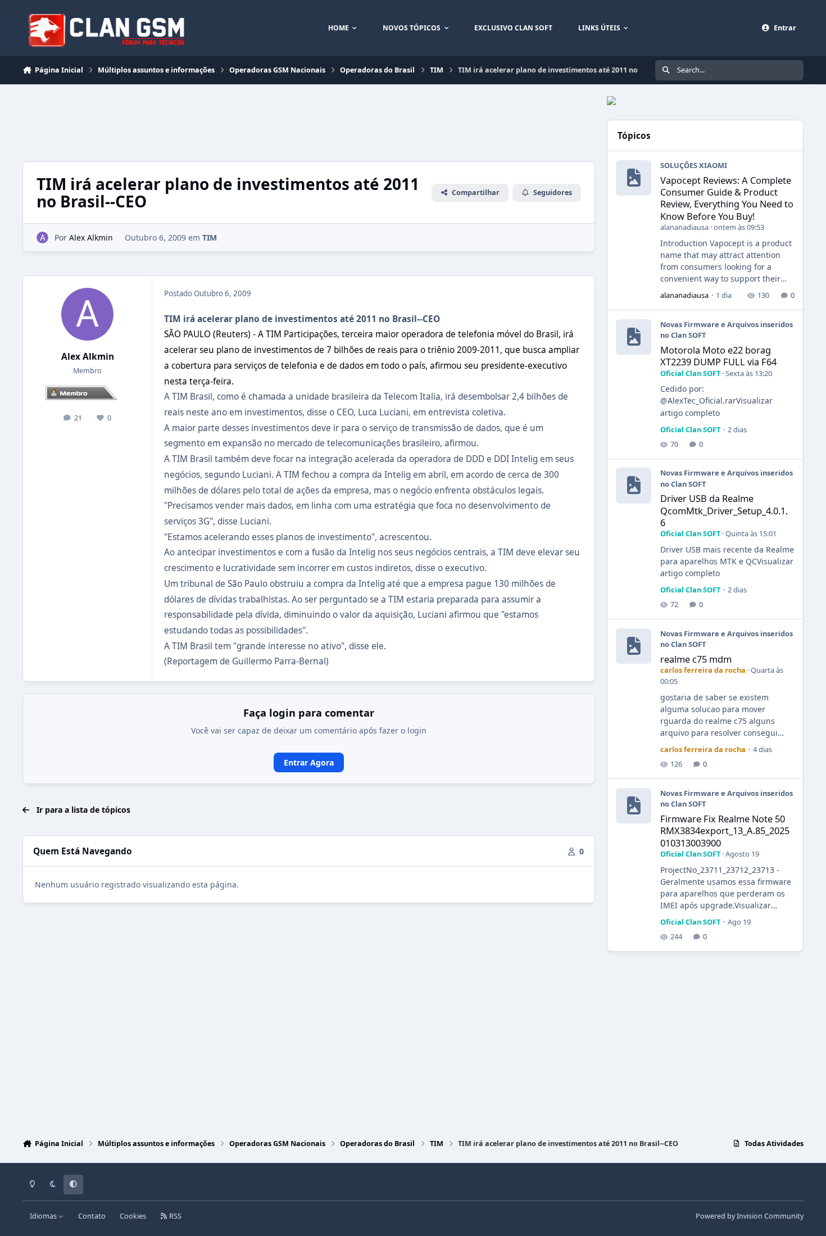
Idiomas (44, 1216)
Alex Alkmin (87, 357)
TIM (209, 237)
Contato (92, 1216)
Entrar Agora (309, 762)
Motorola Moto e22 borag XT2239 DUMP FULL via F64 (718, 355)
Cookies (133, 1216)
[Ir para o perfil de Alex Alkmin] (42, 237)
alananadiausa (684, 227)
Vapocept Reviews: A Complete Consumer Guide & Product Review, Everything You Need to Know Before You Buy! (726, 198)
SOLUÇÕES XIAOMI (693, 165)
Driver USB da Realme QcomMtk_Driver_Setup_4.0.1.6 (724, 510)
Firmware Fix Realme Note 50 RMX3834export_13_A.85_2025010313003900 (724, 830)
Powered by (750, 1216)
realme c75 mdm (696, 659)
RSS (174, 1216)
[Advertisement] (227, 121)
